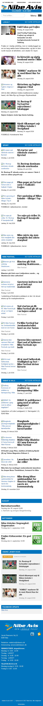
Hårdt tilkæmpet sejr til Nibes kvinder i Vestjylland (28, 126)
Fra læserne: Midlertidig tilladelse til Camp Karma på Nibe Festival (28, 441)
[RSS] (39, 636)
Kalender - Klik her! (21, 11)
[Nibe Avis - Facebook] (32, 636)
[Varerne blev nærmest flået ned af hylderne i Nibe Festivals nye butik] (8, 347)
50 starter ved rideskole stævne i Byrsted (27, 153)
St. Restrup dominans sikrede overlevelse (28, 165)
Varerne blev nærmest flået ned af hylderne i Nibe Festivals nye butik (29, 344)
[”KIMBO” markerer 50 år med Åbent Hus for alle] (8, 78)
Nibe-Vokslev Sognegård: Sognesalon (15, 524)
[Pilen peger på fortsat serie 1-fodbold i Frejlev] (8, 187)
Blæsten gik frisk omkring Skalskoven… (29, 263)
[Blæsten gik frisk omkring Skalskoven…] (8, 266)
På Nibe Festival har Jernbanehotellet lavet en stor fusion (28, 325)
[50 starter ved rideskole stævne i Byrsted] (8, 155)
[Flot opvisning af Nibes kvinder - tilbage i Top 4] (8, 201)
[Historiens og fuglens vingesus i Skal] (8, 89)
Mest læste (8, 556)
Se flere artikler (32, 22)
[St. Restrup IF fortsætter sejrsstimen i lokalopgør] (8, 109)
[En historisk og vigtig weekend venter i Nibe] (8, 64)
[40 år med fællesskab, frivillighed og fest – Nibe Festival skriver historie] (8, 369)
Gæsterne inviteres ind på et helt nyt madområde (29, 284)
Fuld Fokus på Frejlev (28, 27)
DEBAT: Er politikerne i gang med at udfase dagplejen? (29, 403)
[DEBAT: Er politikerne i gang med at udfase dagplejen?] (8, 407)
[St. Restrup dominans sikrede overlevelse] (8, 168)
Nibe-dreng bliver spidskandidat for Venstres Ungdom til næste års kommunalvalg (28, 482)
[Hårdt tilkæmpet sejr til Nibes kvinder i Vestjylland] (8, 131)
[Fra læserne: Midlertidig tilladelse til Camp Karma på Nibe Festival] (8, 444)
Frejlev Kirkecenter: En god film (16, 537)
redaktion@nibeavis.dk (17, 642)
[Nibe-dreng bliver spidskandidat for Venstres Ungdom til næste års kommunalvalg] (8, 486)
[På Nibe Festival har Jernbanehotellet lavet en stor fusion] (8, 328)
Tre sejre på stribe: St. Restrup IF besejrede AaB (29, 218)
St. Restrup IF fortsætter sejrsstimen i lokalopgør (24, 105)
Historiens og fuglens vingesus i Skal (28, 85)
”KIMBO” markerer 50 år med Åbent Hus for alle (28, 73)
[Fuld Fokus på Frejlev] (8, 34)
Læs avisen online (34, 2)
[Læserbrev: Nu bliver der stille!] (8, 462)
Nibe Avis (4, 610)
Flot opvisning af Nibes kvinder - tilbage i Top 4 (29, 198)
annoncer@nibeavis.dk (19, 645)
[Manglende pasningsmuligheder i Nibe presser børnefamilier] (8, 428)
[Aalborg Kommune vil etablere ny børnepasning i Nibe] (8, 395)
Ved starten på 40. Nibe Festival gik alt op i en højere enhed (29, 309)
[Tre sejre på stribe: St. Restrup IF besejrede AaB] (8, 220)
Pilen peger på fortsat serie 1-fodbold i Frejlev (29, 185)
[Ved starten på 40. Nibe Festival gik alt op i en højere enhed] (8, 313)
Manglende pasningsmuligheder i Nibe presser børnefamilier (28, 425)
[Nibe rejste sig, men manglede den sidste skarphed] (8, 240)
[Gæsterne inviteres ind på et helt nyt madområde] (8, 287)
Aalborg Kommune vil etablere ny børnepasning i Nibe (28, 388)
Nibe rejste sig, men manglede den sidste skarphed (28, 238)
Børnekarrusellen (10, 506)
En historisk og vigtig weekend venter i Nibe (29, 58)
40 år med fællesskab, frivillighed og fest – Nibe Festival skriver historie (28, 363)
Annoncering (21, 2)
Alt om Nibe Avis (8, 2)
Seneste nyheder (20, 556)
